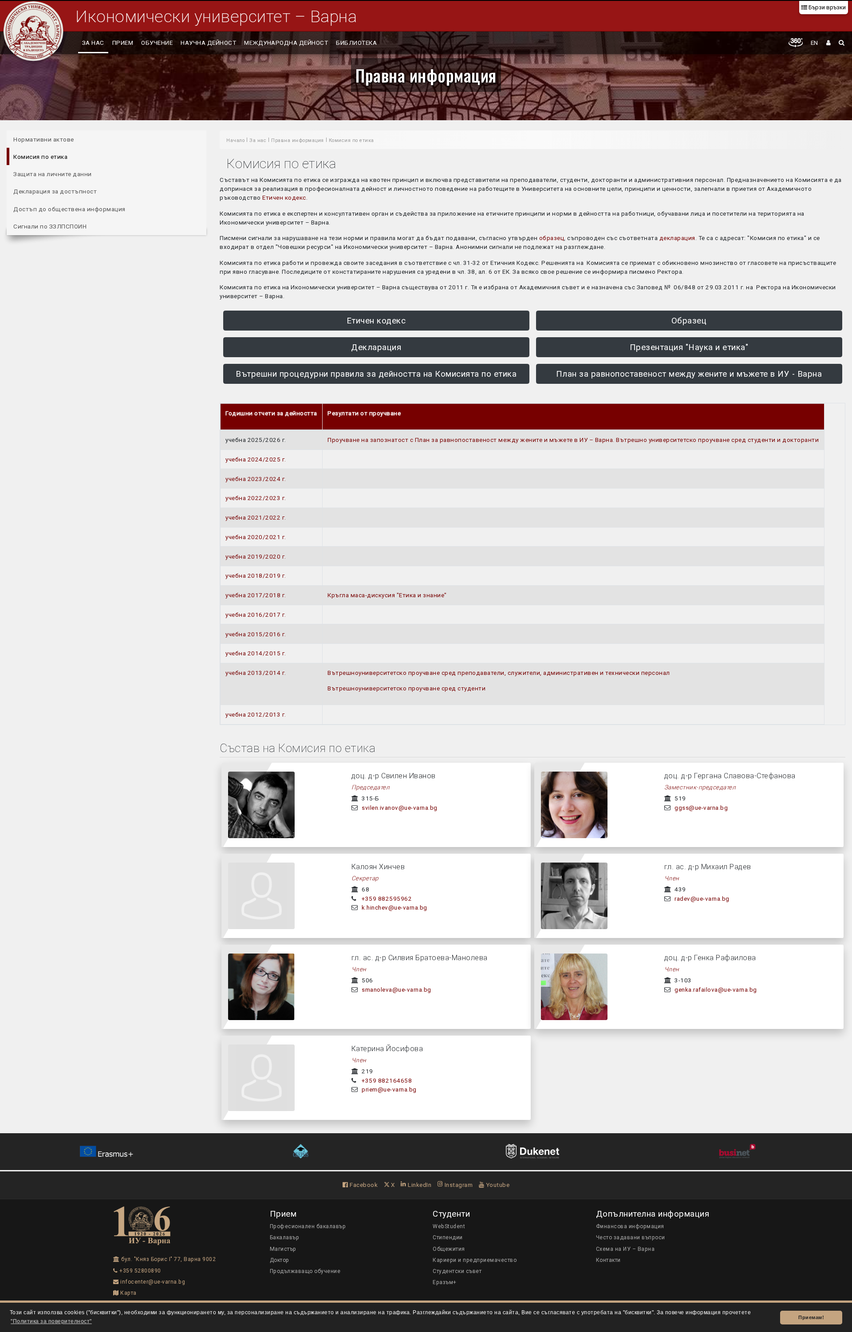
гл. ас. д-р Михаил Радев (707, 867)
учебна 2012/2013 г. (255, 714)
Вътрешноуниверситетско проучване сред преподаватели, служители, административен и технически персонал (498, 672)
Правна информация (426, 75)
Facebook (363, 1184)
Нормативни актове (43, 139)
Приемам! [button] (811, 1317)
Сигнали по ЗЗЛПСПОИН (50, 226)
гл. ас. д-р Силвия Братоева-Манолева (419, 958)
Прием (123, 42)
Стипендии (448, 1237)
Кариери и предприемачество (475, 1260)
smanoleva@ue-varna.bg (396, 989)
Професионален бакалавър (308, 1226)
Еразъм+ (445, 1282)
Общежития (449, 1249)
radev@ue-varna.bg (702, 898)
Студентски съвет (457, 1271)
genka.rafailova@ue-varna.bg (715, 989)
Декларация (376, 347)
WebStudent (449, 1226)
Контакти (608, 1260)
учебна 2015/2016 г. (255, 634)
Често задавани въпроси (630, 1237)
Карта (128, 1293)
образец (551, 237)
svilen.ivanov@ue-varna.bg (400, 807)
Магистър (283, 1249)
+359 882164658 (387, 1080)
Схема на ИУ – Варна (625, 1249)
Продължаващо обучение (305, 1271)
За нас (93, 42)
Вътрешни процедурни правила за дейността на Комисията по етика (376, 374)
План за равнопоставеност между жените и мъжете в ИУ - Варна (689, 374)
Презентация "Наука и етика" (689, 347)
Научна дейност (208, 42)
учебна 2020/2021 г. (255, 536)
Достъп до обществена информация (69, 209)
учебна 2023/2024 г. (255, 478)
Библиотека (356, 42)
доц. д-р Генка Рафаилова (710, 958)
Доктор (279, 1260)
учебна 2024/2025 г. (255, 459)
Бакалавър (285, 1237)
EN (814, 42)
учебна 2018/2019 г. (255, 575)
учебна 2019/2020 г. (255, 556)
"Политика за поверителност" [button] (51, 1321)
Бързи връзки (826, 7)
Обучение (157, 42)
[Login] (828, 43)
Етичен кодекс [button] (376, 321)
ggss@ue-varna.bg (701, 807)
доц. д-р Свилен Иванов (393, 776)
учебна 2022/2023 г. (255, 497)
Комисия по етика (40, 156)
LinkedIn (418, 1184)
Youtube (496, 1184)
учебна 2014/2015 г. (255, 653)
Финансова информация (630, 1226)
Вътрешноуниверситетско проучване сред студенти (406, 688)
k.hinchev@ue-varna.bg (394, 907)
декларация (677, 237)
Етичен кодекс (284, 197)
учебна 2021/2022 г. (255, 517)
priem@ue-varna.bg (389, 1089)
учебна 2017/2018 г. (255, 595)
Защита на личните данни (52, 173)
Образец (689, 321)
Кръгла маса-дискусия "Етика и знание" (387, 595)
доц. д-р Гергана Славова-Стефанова (730, 776)
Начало (235, 140)
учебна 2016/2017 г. (255, 614)
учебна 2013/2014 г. (255, 672)
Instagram (458, 1184)
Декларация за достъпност (55, 191)
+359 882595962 (387, 898)
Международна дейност (286, 42)
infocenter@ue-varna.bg (152, 1282)
